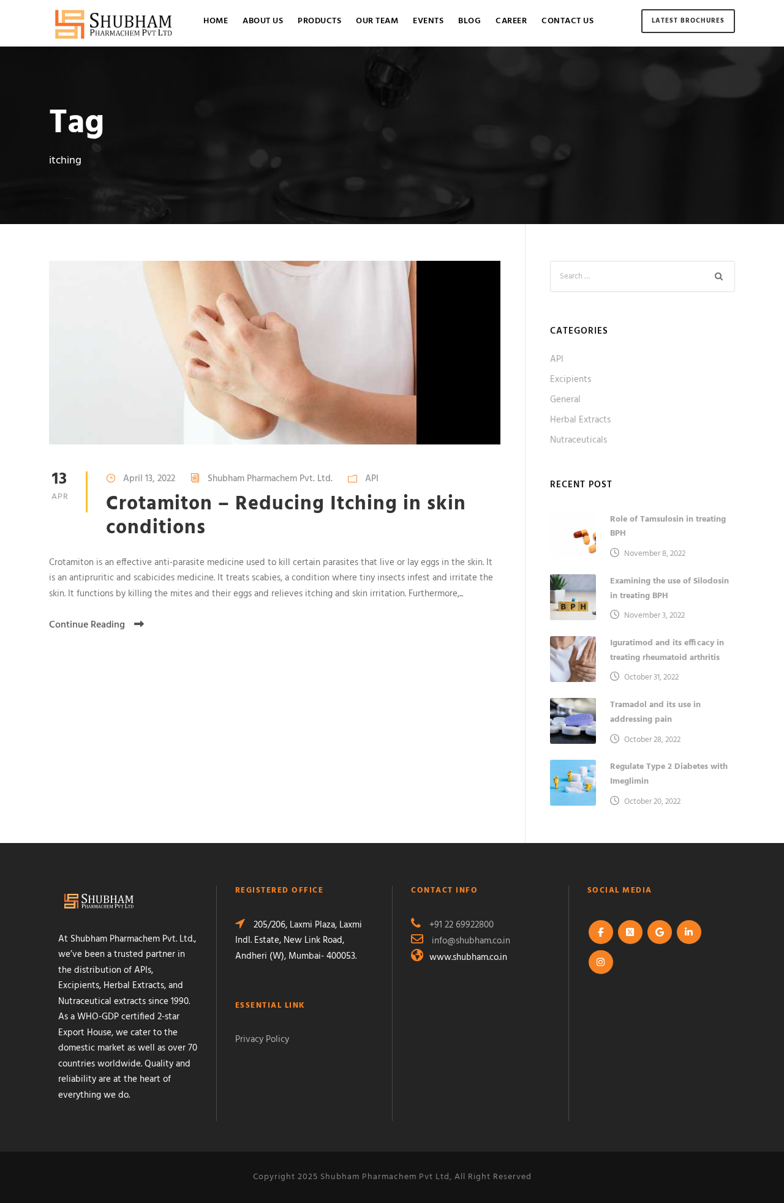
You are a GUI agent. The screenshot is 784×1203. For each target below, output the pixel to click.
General (565, 399)
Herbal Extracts (580, 420)
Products (319, 21)
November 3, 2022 (654, 615)
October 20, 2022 (652, 801)
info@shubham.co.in (471, 941)
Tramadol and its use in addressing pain (655, 712)
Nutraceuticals (578, 440)
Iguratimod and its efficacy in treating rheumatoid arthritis (667, 650)
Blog (469, 21)
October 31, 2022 (651, 677)
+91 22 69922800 (461, 925)
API (372, 478)
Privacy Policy (262, 1039)
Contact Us (567, 21)
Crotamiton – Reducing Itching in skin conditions (286, 516)
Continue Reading (87, 625)
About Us (263, 21)
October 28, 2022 (652, 739)
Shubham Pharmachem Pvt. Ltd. (270, 478)
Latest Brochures (688, 20)
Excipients (570, 379)
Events (428, 21)
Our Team (377, 21)
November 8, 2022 (654, 553)
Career (511, 21)
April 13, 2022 (149, 478)
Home (215, 21)
